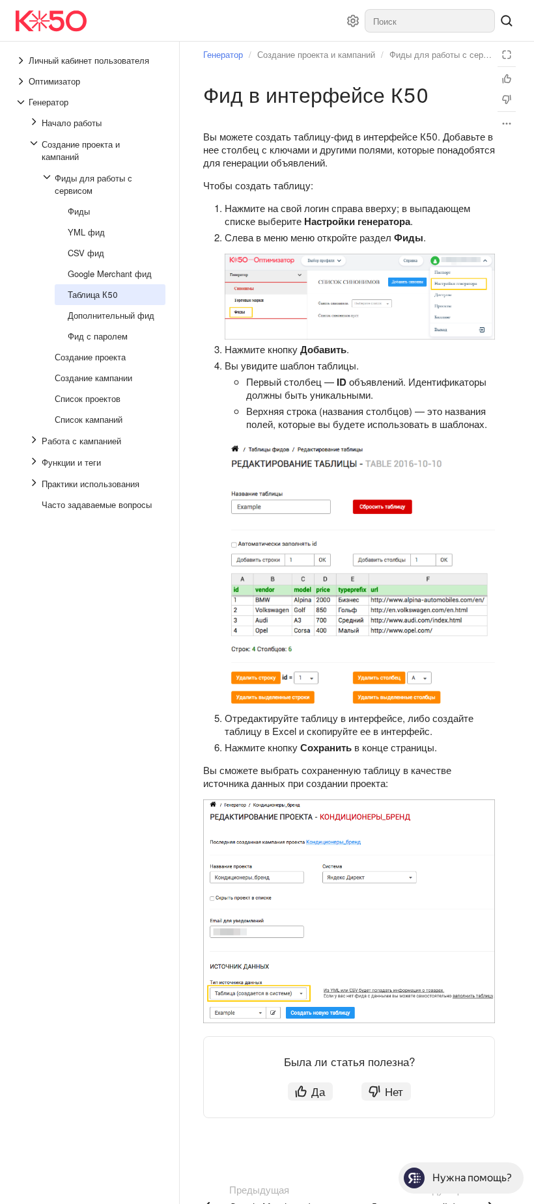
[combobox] (429, 21)
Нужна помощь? (472, 1177)
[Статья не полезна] (507, 99)
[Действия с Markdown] (507, 123)
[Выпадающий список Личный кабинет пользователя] (22, 60)
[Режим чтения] (507, 55)
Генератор (223, 54)
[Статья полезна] (507, 79)
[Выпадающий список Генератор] (22, 102)
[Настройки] (353, 21)
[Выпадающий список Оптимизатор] (22, 81)
